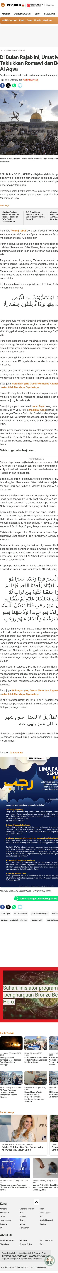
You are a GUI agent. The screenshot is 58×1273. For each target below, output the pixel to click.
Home (2, 50)
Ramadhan (24, 1228)
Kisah (21, 20)
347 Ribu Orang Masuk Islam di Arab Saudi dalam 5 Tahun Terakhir (35, 215)
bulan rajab (5, 913)
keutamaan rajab (20, 913)
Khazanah (4, 1212)
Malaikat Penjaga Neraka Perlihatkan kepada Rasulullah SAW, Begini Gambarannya (10, 217)
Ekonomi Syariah (22, 14)
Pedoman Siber (46, 1240)
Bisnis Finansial (46, 1220)
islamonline (16, 752)
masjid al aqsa (52, 920)
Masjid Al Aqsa (37, 409)
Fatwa (29, 20)
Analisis (23, 1216)
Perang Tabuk (18, 230)
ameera (6, 14)
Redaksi (23, 1240)
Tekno (22, 1220)
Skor (41, 1209)
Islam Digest (12, 50)
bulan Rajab (38, 406)
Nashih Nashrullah (30, 80)
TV (1, 1228)
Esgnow (3, 1224)
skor (37, 14)
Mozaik (37, 20)
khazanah (49, 14)
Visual (22, 1224)
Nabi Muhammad (9, 20)
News (2, 1216)
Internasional (5, 1220)
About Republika (7, 1240)
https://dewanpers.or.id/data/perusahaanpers (22, 1258)
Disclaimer (4, 1244)
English (43, 1224)
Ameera (3, 1209)
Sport (42, 1216)
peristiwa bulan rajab (39, 913)
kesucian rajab (36, 920)
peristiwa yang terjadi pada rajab (14, 920)
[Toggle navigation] (3, 5)
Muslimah (47, 20)
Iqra (21, 1212)
